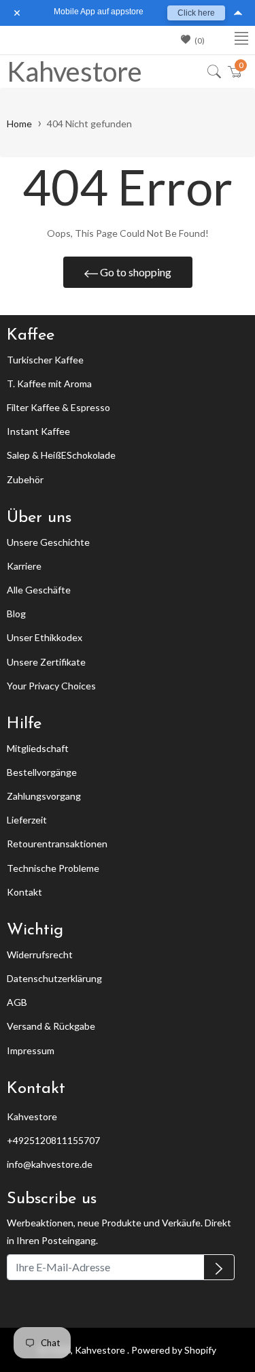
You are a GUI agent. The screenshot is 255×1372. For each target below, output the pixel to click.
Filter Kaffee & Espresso (58, 407)
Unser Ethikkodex (44, 637)
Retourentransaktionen (57, 843)
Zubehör (25, 479)
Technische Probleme (53, 868)
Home (19, 123)
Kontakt (24, 892)
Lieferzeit (27, 820)
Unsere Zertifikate (46, 662)
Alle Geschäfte (39, 589)
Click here (196, 13)
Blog (16, 613)
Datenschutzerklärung (54, 978)
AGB (17, 1002)
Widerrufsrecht (40, 954)
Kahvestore (67, 71)
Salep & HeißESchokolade (61, 455)
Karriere (24, 566)
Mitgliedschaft (38, 748)
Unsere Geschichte (48, 542)
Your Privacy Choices (51, 685)
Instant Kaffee (38, 431)
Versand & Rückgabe (51, 1026)
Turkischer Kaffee (45, 359)
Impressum (30, 1050)
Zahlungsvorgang (44, 796)
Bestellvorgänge (42, 772)
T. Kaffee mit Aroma (49, 383)
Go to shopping (134, 271)
